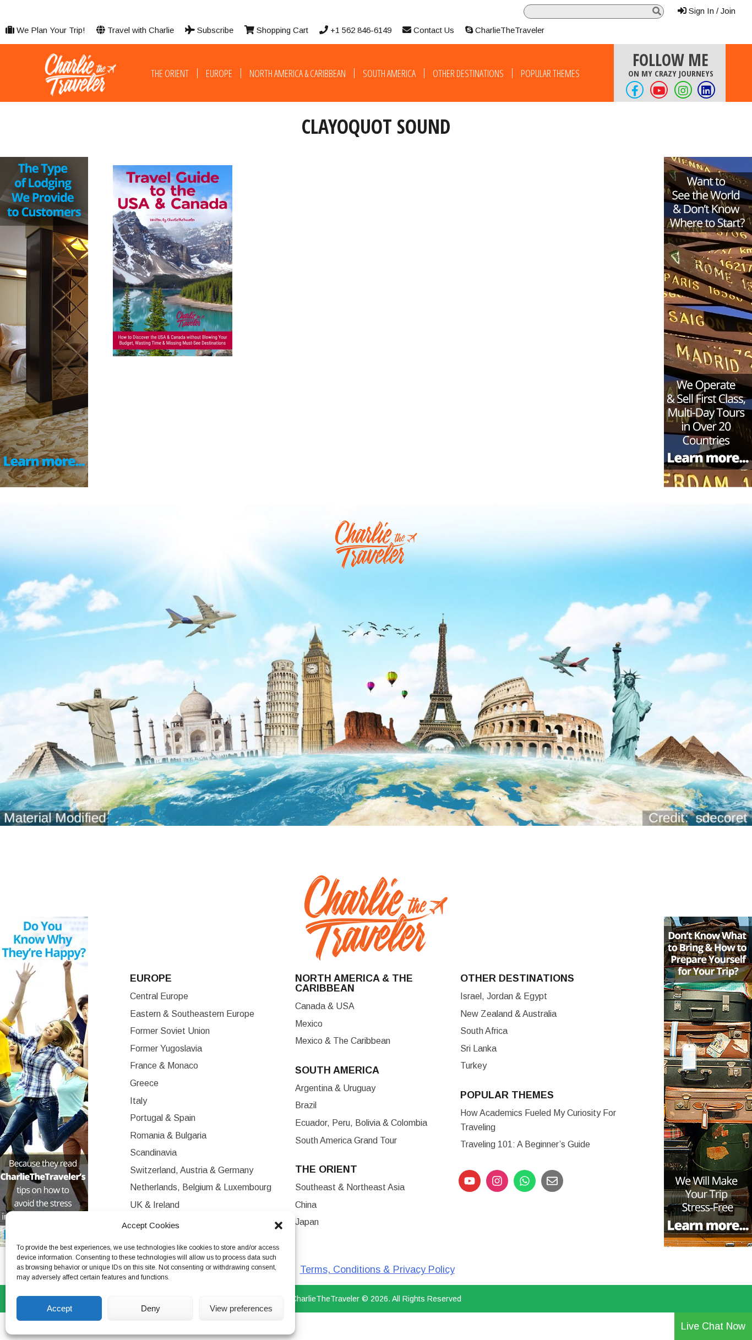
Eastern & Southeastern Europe (192, 1013)
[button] (278, 1225)
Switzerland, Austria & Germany (191, 1170)
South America (389, 73)
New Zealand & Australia (508, 1013)
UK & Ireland (154, 1205)
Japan (307, 1222)
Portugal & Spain (162, 1118)
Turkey (473, 1065)
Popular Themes (550, 73)
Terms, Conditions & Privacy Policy (377, 1269)
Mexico (309, 1023)
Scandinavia (153, 1152)
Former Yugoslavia (166, 1048)
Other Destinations (468, 73)
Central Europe (159, 996)
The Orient (170, 73)
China (306, 1205)
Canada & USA (325, 1006)
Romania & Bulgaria (168, 1135)
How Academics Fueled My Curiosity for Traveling (538, 1120)
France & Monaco (164, 1065)
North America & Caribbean (297, 73)
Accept (59, 1308)
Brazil (306, 1105)
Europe (219, 73)
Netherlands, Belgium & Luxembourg (200, 1187)
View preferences (241, 1308)
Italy (138, 1100)
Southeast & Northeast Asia (350, 1187)
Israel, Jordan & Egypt (503, 996)
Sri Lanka (478, 1048)
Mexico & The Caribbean (342, 1040)
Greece (144, 1083)
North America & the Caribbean (354, 983)
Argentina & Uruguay (335, 1088)
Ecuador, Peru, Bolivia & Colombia (361, 1122)
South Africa (484, 1031)
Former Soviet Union (170, 1031)
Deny (150, 1308)
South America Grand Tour (346, 1140)
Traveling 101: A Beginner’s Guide (525, 1144)
